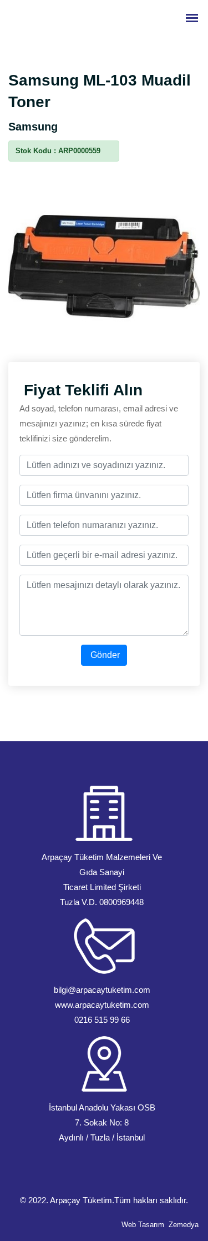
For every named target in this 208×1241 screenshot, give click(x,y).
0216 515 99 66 (102, 1019)
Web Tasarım (142, 1224)
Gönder (104, 655)
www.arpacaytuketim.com (102, 1004)
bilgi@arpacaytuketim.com (102, 989)
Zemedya (184, 1224)
